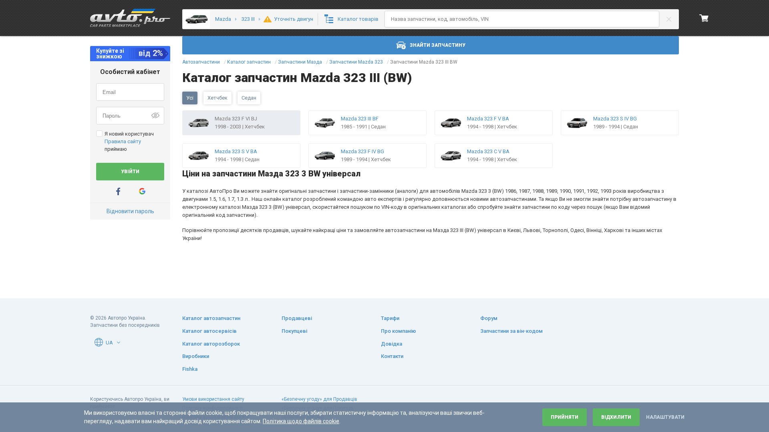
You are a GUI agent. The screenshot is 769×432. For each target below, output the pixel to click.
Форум (488, 318)
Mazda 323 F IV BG (362, 151)
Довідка (391, 344)
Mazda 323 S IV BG (615, 119)
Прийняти (564, 417)
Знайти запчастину (437, 45)
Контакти (392, 356)
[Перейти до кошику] (704, 18)
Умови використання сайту (213, 399)
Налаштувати (665, 417)
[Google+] (142, 191)
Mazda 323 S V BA (236, 151)
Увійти (130, 171)
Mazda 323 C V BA (488, 151)
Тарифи (390, 318)
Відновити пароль (130, 211)
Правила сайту (123, 141)
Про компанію (398, 331)
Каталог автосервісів (209, 331)
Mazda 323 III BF (359, 119)
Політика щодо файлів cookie (301, 421)
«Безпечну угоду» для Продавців (319, 399)
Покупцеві (294, 331)
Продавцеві (297, 318)
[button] (118, 342)
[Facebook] (118, 191)
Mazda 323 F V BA (488, 119)
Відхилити (616, 417)
